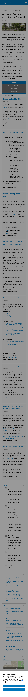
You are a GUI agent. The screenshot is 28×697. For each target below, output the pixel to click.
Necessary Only (14, 685)
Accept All (14, 689)
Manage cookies (14, 693)
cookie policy (10, 682)
